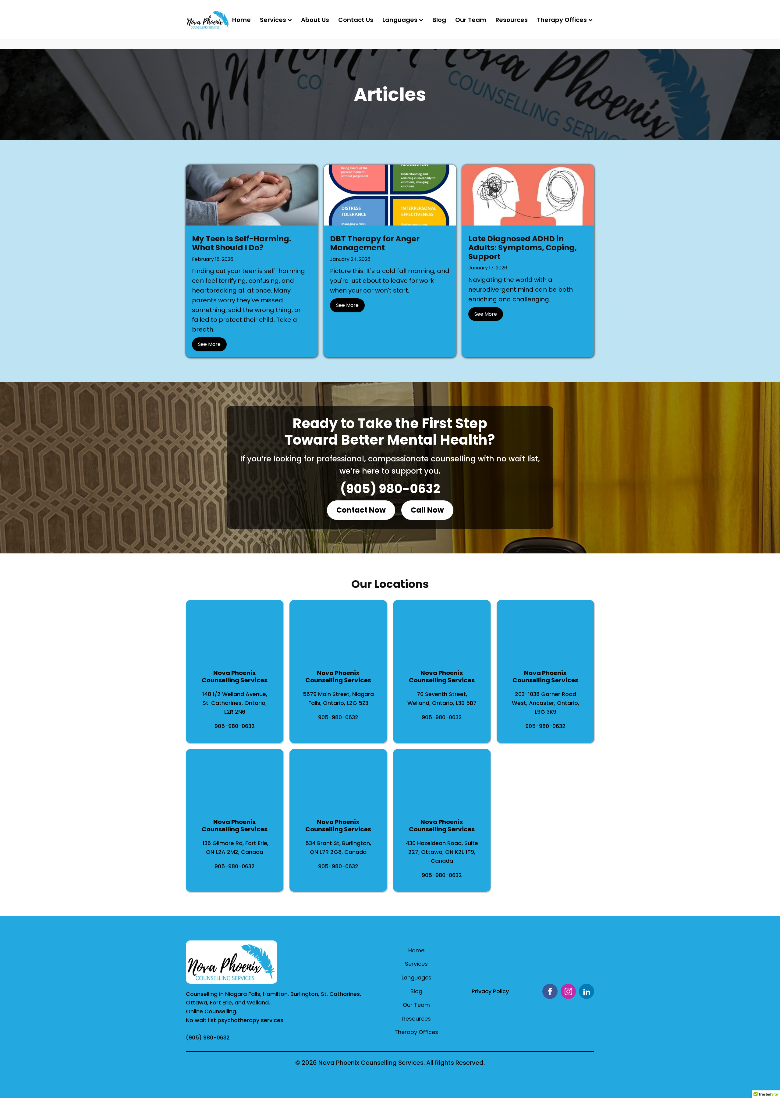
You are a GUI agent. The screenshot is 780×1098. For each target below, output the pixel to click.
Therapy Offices (562, 20)
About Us (315, 20)
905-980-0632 (234, 726)
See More (209, 344)
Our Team (470, 20)
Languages (399, 20)
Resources (511, 20)
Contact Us (355, 20)
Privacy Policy (490, 991)
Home (241, 20)
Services (273, 20)
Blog (439, 20)
